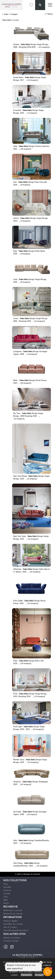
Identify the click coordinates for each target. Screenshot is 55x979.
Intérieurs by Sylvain (11, 937)
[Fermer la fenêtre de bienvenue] (41, 962)
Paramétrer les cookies (13, 923)
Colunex (6, 893)
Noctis (6, 903)
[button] (47, 971)
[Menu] (50, 5)
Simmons (7, 890)
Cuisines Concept (10, 940)
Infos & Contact (10, 927)
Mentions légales (10, 920)
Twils (5, 896)
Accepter (39, 975)
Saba (6, 14)
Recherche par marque (13, 913)
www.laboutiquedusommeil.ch (15, 930)
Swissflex (7, 887)
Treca (5, 884)
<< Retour (49, 14)
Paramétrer (26, 975)
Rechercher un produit (12, 910)
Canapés (14, 14)
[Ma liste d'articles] (31, 5)
